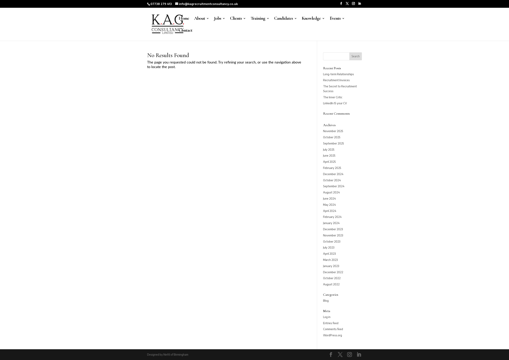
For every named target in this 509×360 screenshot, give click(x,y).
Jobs (217, 19)
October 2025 (331, 137)
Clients (236, 19)
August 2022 (331, 284)
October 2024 (332, 180)
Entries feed (330, 323)
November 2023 (333, 235)
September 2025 (333, 143)
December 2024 (333, 174)
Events (335, 19)
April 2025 (329, 161)
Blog (326, 300)
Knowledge (311, 19)
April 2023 (329, 253)
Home (184, 19)
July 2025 (328, 149)
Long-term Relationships (338, 74)
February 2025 (332, 168)
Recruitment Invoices (336, 80)
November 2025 (333, 131)
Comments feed (333, 329)
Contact (185, 31)
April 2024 (329, 211)
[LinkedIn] (359, 3)
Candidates (283, 19)
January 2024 (331, 223)
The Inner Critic (332, 97)
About (199, 19)
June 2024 (329, 198)
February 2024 (332, 217)
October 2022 (332, 278)
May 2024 (329, 204)
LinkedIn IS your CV (335, 103)
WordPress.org (332, 335)
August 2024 (331, 192)
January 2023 (331, 266)
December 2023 (333, 229)
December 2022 (333, 272)
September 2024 (333, 186)
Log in (326, 317)
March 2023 (330, 259)
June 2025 (329, 155)
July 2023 (328, 247)
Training (258, 19)
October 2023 (331, 241)
